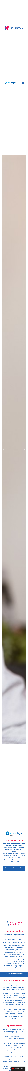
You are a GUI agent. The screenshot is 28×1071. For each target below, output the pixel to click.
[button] (22, 82)
